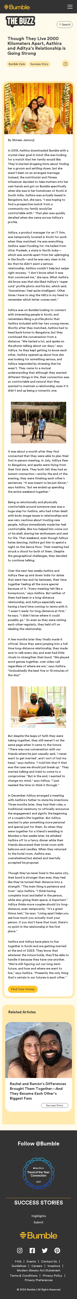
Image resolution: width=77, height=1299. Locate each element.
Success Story (40, 64)
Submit (38, 1222)
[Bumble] (17, 7)
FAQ (18, 1261)
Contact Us (49, 1261)
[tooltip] (65, 63)
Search (66, 25)
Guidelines (19, 1266)
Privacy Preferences (39, 1280)
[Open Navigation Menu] (69, 7)
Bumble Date (18, 64)
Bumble (31, 1289)
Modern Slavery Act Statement (38, 1270)
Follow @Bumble (38, 1144)
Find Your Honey (23, 989)
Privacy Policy (52, 1275)
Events (31, 1261)
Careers (36, 1266)
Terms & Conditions (23, 1275)
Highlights (38, 1216)
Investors (53, 1266)
